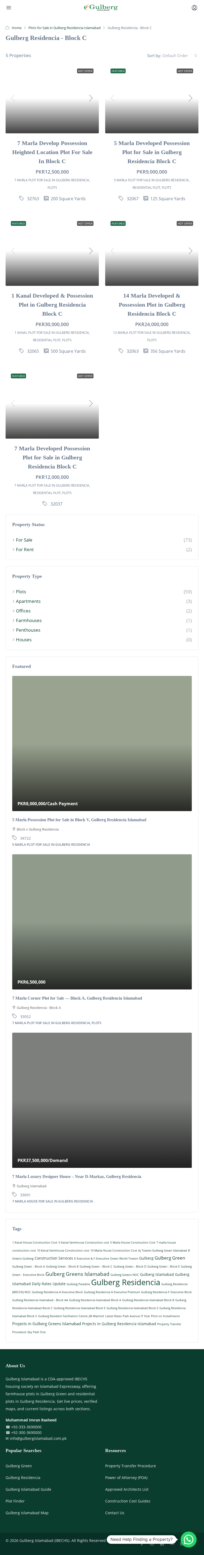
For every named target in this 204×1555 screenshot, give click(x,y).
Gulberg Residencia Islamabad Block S (132, 1308)
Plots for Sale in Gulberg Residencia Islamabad (64, 27)
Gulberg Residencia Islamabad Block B (148, 1300)
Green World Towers (124, 1258)
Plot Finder (15, 1501)
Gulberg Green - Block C (96, 1266)
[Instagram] (153, 1543)
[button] (189, 1540)
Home (17, 27)
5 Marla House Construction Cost (132, 1242)
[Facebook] (143, 1543)
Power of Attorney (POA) (126, 1477)
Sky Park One (36, 1332)
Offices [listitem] (23, 611)
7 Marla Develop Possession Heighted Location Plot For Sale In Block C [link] (52, 152)
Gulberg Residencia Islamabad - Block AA (40, 1300)
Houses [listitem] (24, 639)
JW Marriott (96, 1316)
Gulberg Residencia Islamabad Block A (95, 1300)
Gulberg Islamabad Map (27, 1512)
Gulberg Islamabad (157, 1274)
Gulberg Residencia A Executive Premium (112, 1292)
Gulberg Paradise (78, 1284)
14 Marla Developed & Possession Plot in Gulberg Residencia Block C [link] (152, 304)
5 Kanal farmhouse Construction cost (83, 1242)
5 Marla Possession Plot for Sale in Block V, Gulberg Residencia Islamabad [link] (79, 819)
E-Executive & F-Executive (91, 1258)
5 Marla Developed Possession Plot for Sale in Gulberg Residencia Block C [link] (152, 152)
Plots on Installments (165, 1316)
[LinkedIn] (163, 1543)
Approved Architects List (126, 1489)
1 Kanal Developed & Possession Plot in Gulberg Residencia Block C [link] (52, 304)
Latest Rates (113, 1316)
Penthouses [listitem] (28, 630)
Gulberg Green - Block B (62, 1266)
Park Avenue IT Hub (136, 1316)
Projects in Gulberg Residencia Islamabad (119, 1323)
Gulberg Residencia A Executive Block (57, 1292)
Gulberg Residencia (125, 1282)
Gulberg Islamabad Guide (28, 1489)
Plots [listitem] (21, 591)
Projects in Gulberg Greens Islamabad (46, 1323)
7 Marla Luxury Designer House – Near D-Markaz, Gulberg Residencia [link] (76, 1176)
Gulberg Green (170, 1258)
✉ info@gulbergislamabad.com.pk (36, 1438)
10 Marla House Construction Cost (113, 1250)
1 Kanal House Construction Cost (34, 1242)
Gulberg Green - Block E (163, 1266)
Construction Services (54, 1258)
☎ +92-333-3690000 (23, 1426)
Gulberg (146, 1258)
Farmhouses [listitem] (29, 620)
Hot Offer (85, 71)
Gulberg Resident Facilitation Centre (63, 1316)
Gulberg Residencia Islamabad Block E (79, 1308)
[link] (52, 98)
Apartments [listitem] (28, 601)
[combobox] (180, 55)
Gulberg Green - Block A (28, 1266)
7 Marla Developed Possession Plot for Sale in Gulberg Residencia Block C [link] (52, 457)
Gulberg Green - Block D (129, 1266)
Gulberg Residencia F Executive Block (166, 1292)
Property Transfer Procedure (130, 1465)
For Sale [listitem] (24, 540)
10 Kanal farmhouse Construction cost (63, 1250)
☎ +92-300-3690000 (23, 1432)
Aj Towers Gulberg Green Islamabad (162, 1250)
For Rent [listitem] (25, 549)
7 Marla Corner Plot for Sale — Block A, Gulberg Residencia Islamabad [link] (77, 998)
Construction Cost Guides (127, 1501)
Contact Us (114, 1512)
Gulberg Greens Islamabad (77, 1273)
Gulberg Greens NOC (124, 1275)
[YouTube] (173, 1543)
